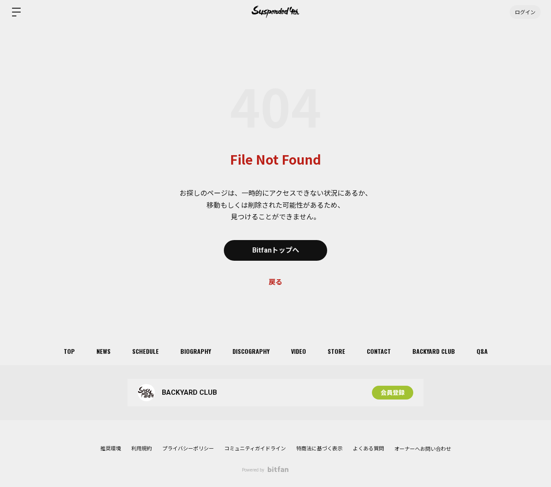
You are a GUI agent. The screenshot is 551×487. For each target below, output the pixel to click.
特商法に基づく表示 (319, 449)
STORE (336, 351)
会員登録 (393, 392)
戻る (275, 282)
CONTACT (379, 351)
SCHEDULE (145, 351)
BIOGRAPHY (195, 351)
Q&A (482, 351)
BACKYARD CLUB (433, 351)
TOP (69, 351)
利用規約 (141, 449)
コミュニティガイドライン (255, 449)
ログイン (525, 12)
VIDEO (298, 351)
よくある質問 (368, 449)
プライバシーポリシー (188, 449)
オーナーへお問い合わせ (422, 449)
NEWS (103, 351)
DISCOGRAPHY (250, 351)
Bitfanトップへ (275, 250)
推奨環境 (110, 449)
